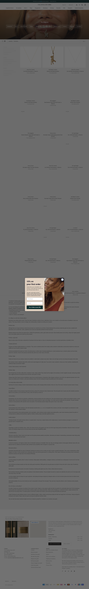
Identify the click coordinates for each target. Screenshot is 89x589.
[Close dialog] (62, 279)
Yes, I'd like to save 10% (35, 307)
